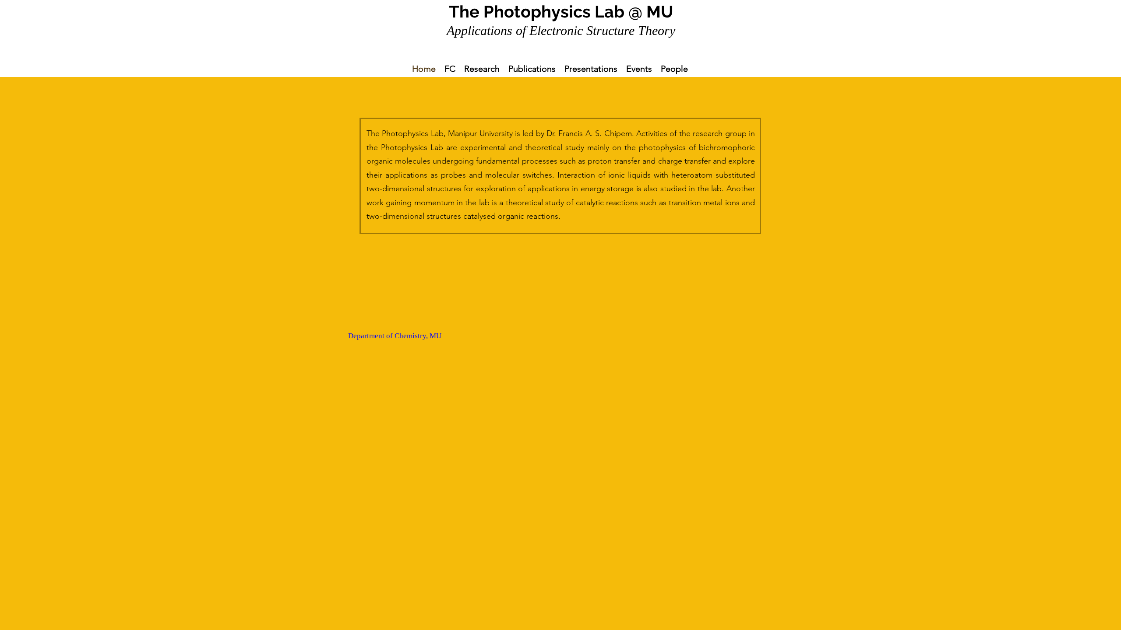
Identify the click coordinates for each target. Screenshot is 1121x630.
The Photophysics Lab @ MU (561, 11)
